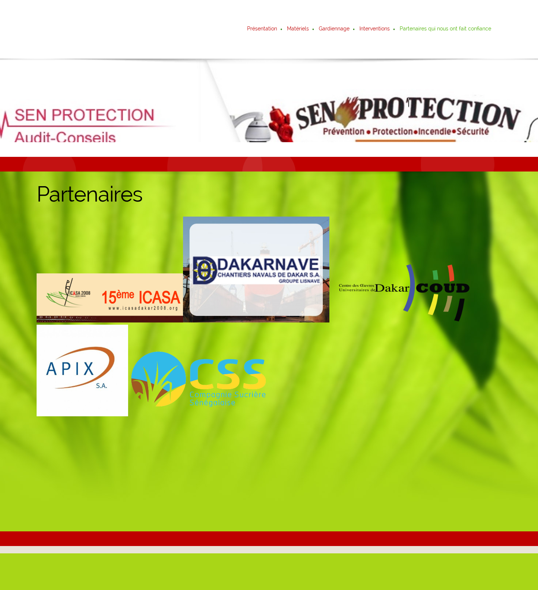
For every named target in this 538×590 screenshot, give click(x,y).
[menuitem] (262, 29)
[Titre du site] (69, 29)
